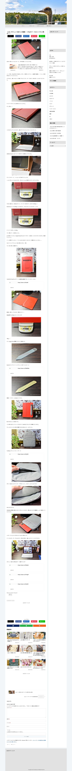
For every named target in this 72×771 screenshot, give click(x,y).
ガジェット (9, 600)
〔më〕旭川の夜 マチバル (55, 138)
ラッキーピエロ (53, 108)
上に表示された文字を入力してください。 (15, 732)
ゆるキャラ (52, 98)
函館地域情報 (52, 111)
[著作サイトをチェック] (13, 626)
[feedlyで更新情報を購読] (26, 626)
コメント (9, 707)
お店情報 (51, 93)
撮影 (50, 113)
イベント (51, 101)
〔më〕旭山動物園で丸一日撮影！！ (57, 135)
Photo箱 (51, 91)
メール (8, 722)
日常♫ (13, 600)
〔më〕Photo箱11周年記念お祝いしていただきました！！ (57, 127)
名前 (8, 719)
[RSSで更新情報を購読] (39, 626)
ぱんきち (51, 96)
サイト (8, 726)
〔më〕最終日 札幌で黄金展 (55, 130)
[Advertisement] (26, 610)
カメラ (51, 103)
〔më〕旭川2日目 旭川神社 (55, 133)
